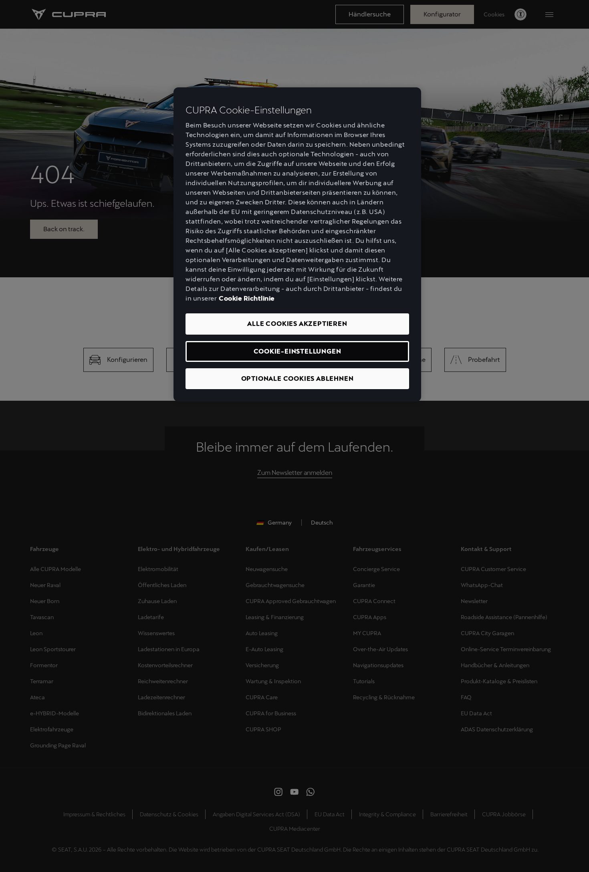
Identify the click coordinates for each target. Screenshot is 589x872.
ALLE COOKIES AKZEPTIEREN (297, 323)
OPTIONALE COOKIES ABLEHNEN (297, 378)
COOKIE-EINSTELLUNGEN (297, 351)
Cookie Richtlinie (247, 298)
